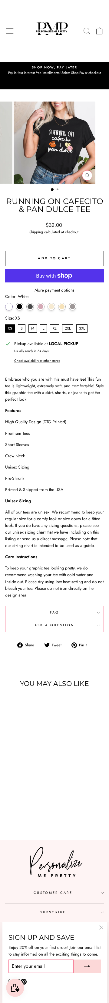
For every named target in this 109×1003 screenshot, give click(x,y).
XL (54, 328)
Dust (62, 306)
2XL (68, 328)
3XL (82, 328)
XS (10, 328)
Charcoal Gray (30, 306)
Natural (51, 306)
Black (19, 306)
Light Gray (72, 306)
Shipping (36, 231)
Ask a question (54, 625)
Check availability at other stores (37, 360)
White (9, 306)
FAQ (54, 612)
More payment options (54, 290)
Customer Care (53, 892)
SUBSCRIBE (53, 912)
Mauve (41, 306)
